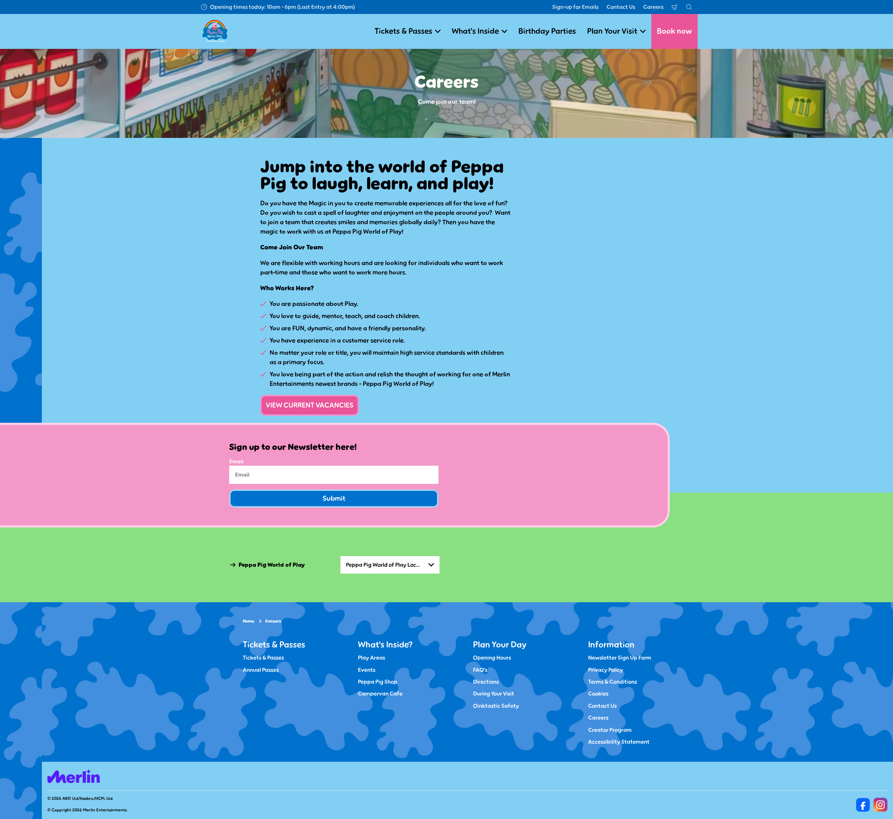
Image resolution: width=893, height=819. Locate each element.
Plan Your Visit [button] (612, 31)
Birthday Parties (547, 31)
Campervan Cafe (380, 694)
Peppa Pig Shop (377, 682)
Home (248, 621)
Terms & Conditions (612, 682)
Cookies (598, 694)
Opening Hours (492, 658)
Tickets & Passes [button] (403, 31)
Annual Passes (261, 670)
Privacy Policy (605, 670)
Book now (674, 31)
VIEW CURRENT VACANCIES (309, 405)
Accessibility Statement (619, 742)
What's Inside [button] (475, 31)
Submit (334, 498)
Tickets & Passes (263, 658)
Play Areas (371, 658)
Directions (486, 682)
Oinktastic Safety (496, 706)
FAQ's (480, 670)
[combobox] (390, 565)
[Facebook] (863, 805)
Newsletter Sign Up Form (619, 658)
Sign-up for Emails (575, 7)
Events (366, 670)
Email (236, 461)
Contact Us (621, 7)
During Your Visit (493, 694)
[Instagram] (880, 805)
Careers (653, 7)
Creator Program (610, 730)
